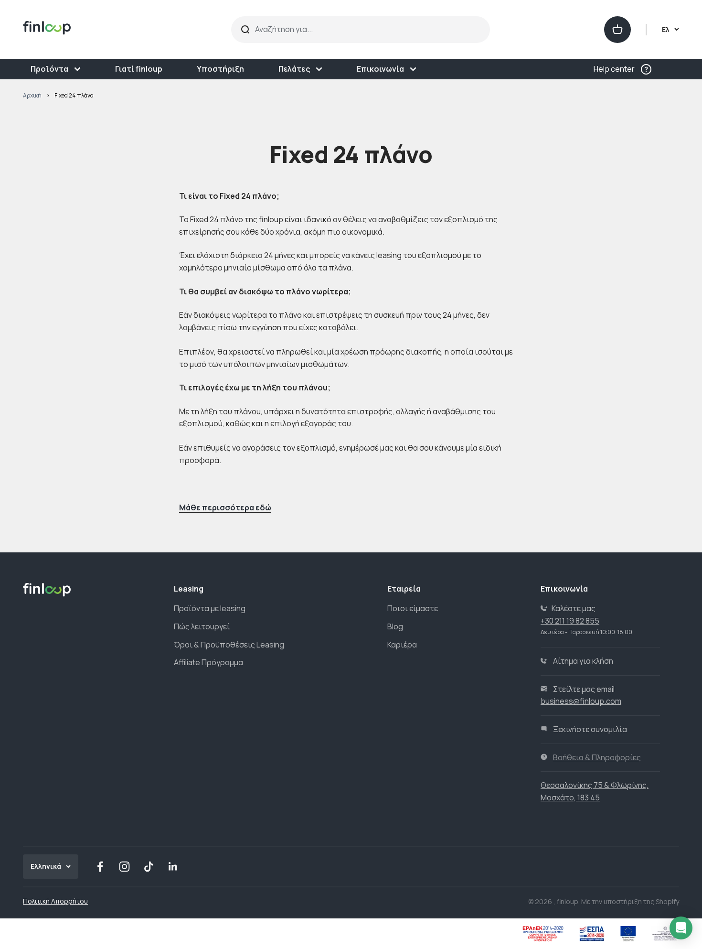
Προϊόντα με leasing (209, 608)
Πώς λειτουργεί (202, 626)
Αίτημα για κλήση (583, 661)
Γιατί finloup (138, 69)
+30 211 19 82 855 (570, 620)
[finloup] (108, 30)
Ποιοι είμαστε (412, 608)
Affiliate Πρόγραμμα (208, 662)
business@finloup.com (581, 701)
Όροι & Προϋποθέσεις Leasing (229, 644)
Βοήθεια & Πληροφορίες (597, 757)
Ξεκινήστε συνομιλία (590, 729)
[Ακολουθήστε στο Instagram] (124, 866)
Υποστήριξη (220, 69)
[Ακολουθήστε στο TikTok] (148, 866)
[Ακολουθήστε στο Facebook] (100, 866)
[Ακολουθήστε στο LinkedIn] (173, 866)
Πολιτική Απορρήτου (55, 901)
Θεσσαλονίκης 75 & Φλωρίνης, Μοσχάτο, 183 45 (595, 791)
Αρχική (32, 95)
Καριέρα (402, 644)
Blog (395, 626)
